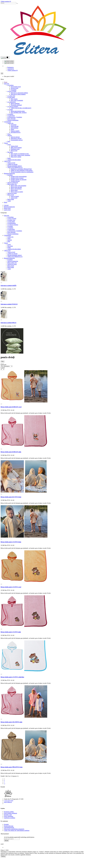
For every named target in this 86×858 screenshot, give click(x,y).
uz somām (10, 109)
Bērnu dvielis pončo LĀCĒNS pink (11, 632)
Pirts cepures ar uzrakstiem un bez (20, 153)
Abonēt (6, 840)
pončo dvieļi (14, 198)
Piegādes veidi (8, 814)
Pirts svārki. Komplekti (17, 100)
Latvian (11, 61)
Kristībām (10, 175)
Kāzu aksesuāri (11, 118)
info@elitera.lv (8, 802)
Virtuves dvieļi (11, 163)
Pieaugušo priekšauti (16, 105)
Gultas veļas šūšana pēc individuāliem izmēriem (16, 830)
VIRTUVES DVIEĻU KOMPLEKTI (21, 108)
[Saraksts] (3, 363)
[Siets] (1, 363)
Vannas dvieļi (14, 146)
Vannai (6, 143)
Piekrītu (3, 856)
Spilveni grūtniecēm (12, 182)
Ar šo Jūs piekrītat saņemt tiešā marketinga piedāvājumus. (19, 837)
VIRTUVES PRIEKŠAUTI (14, 167)
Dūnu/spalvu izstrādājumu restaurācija (14, 829)
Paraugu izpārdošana (12, 120)
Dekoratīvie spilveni (16, 138)
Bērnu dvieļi (14, 150)
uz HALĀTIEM (11, 91)
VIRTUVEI (7, 161)
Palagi (12, 129)
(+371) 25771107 (8, 800)
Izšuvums (6, 83)
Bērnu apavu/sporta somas (18, 111)
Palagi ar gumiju (15, 131)
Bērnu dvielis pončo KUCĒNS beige (11, 497)
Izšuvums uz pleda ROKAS (8, 322)
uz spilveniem (11, 115)
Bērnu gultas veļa (12, 184)
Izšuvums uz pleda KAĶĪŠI (8, 285)
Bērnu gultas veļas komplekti (18, 185)
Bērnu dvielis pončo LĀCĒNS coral (11, 587)
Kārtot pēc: (4, 364)
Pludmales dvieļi (15, 149)
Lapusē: (3, 367)
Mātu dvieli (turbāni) (16, 147)
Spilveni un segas (12, 193)
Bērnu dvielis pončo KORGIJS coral (11, 407)
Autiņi (9, 201)
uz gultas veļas (11, 96)
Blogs (5, 202)
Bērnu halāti (10, 199)
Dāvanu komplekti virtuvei (14, 166)
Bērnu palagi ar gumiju (17, 191)
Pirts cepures (14, 99)
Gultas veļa (10, 123)
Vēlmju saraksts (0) (6, 1)
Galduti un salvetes (12, 164)
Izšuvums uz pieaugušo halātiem (19, 93)
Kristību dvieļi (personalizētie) (19, 176)
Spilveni (9, 135)
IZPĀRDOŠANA (15, 132)
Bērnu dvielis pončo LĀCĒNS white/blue (12, 677)
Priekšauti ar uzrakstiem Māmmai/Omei (21, 169)
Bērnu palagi (14, 190)
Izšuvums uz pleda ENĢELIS (9, 304)
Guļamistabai (7, 121)
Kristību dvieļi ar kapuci (17, 178)
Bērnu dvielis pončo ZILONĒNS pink (11, 722)
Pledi (8, 141)
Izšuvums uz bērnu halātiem (18, 94)
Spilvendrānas (14, 128)
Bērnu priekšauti (15, 103)
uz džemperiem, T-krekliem (14, 117)
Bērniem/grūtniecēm (9, 173)
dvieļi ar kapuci (15, 196)
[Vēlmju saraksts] (1, 282)
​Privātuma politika (9, 811)
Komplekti (13, 89)
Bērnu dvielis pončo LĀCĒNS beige (11, 542)
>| (4, 783)
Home (5, 82)
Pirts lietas (10, 152)
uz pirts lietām (11, 97)
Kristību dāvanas (15, 181)
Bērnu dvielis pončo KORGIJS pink (11, 452)
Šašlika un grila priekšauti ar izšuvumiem (21, 170)
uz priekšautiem (11, 102)
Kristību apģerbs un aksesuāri (18, 179)
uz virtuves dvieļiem (12, 106)
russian (11, 63)
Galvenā (6, 205)
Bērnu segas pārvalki (16, 187)
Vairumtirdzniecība (9, 827)
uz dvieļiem (10, 85)
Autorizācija (10, 69)
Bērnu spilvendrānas (16, 188)
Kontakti (6, 824)
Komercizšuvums (8, 826)
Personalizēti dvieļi (16, 86)
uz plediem (10, 114)
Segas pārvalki (14, 126)
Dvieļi (9, 144)
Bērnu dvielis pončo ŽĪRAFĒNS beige (12, 767)
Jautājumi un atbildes (9, 818)
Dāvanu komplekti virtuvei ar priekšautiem (22, 172)
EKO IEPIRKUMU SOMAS (19, 112)
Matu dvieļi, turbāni (16, 156)
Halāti (9, 158)
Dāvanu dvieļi (14, 88)
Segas (8, 134)
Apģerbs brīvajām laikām (14, 159)
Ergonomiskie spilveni (17, 140)
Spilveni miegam (15, 137)
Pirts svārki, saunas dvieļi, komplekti (20, 155)
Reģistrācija (10, 67)
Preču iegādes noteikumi (10, 813)
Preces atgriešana (8, 816)
